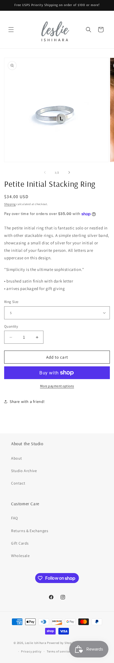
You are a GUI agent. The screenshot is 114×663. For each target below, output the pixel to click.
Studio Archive (24, 470)
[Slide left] (45, 172)
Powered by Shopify (61, 643)
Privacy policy (31, 651)
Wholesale (20, 555)
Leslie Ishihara (35, 643)
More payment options (57, 386)
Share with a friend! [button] (27, 401)
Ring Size (11, 301)
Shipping (10, 204)
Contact (18, 483)
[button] (11, 30)
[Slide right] (69, 172)
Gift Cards (20, 543)
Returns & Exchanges (29, 530)
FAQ (14, 518)
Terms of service (58, 651)
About (16, 458)
